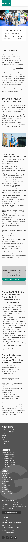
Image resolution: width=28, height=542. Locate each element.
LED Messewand (6, 477)
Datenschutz (5, 441)
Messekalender (6, 466)
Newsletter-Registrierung (11, 512)
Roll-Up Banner (6, 485)
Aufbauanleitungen (7, 493)
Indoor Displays (6, 474)
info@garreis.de (10, 532)
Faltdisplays (5, 483)
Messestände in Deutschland (10, 456)
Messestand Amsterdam (9, 460)
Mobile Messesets (7, 479)
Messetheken (5, 481)
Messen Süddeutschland (9, 464)
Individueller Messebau (8, 452)
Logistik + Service (7, 491)
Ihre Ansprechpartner (8, 429)
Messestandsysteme (8, 454)
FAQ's (3, 437)
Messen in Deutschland (8, 462)
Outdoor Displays (7, 475)
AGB (3, 439)
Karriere (4, 433)
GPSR (3, 445)
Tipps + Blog (5, 435)
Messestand (19, 68)
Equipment (5, 489)
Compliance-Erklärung (8, 431)
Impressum (5, 443)
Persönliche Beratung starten (13, 279)
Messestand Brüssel (7, 458)
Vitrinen (4, 487)
